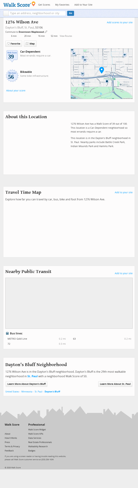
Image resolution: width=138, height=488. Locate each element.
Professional (36, 424)
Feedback (9, 451)
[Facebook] (12, 429)
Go (70, 13)
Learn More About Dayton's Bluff (26, 384)
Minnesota (26, 391)
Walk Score (12, 424)
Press (7, 442)
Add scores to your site (120, 22)
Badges (31, 451)
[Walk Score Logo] (19, 4)
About (7, 434)
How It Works (11, 438)
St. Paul (29, 27)
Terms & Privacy (12, 446)
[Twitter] (7, 429)
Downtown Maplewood (31, 32)
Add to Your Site (83, 4)
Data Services (34, 438)
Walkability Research (38, 446)
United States (12, 391)
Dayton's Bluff (52, 391)
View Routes (66, 36)
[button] (6, 13)
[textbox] (37, 13)
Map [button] (32, 43)
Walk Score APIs (35, 434)
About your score (15, 90)
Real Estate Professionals (40, 442)
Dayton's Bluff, (14, 27)
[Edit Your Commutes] (46, 31)
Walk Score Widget (37, 429)
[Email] (17, 429)
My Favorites (62, 4)
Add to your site (124, 192)
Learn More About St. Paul (115, 384)
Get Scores (44, 4)
